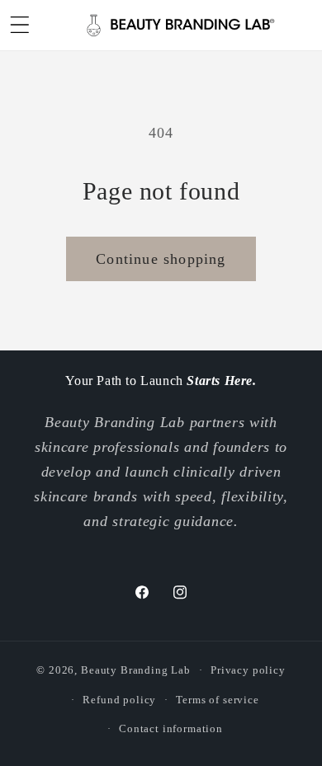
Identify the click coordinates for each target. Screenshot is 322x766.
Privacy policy (248, 670)
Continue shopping (160, 259)
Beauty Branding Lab (136, 670)
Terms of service (217, 699)
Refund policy (119, 699)
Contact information (171, 728)
